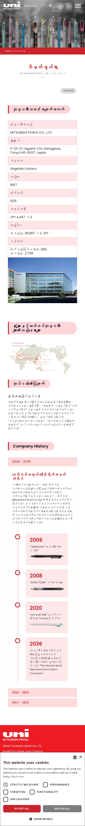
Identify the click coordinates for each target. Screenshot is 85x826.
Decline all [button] (62, 808)
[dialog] (42, 789)
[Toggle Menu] (78, 6)
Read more (17, 776)
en (69, 6)
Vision (67, 90)
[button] (42, 819)
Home (8, 51)
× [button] (80, 757)
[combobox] (75, 757)
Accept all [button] (21, 808)
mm (60, 6)
